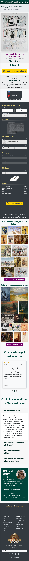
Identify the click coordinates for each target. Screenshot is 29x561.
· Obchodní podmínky (7, 522)
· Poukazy (18, 526)
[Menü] (2, 2)
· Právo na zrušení (6, 526)
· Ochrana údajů (5, 524)
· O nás (3, 530)
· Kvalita (17, 522)
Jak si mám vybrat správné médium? (12, 452)
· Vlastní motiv (19, 518)
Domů (2, 6)
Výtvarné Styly (9, 6)
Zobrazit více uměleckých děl (14, 344)
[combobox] (14, 115)
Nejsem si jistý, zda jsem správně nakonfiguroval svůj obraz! (14, 460)
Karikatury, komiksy (18, 6)
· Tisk (3, 520)
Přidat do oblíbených (15, 96)
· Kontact (4, 518)
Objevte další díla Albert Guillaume (14, 279)
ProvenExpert (13, 384)
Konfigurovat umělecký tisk (15, 71)
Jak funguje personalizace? (12, 410)
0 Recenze (17, 99)
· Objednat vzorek (19, 528)
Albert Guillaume (6, 8)
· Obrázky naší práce (20, 524)
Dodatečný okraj (5, 113)
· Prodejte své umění (20, 520)
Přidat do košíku (15, 203)
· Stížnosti (4, 528)
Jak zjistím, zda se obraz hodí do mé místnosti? (14, 444)
